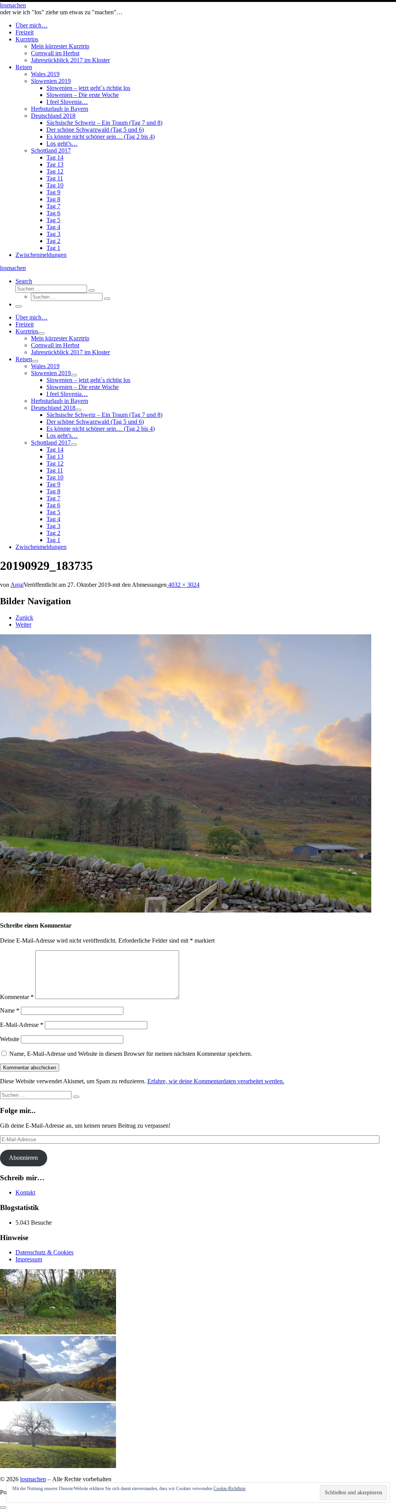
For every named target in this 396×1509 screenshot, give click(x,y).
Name (9, 1010)
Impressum (28, 1259)
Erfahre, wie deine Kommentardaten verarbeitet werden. (215, 1081)
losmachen (33, 1479)
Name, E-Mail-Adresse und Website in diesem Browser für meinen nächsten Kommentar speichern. (130, 1053)
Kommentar (17, 997)
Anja (16, 584)
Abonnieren (23, 1157)
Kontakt (25, 1192)
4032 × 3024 (183, 584)
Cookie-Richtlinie (229, 1488)
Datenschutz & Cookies (44, 1252)
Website (9, 1039)
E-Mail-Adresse (21, 1024)
